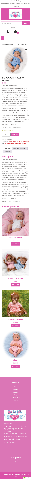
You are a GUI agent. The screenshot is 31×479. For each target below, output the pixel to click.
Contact (15, 403)
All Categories (14, 27)
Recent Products (15, 397)
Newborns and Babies (23, 141)
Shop (15, 395)
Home (3, 44)
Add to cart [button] (15, 244)
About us (15, 400)
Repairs (15, 389)
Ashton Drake (9, 44)
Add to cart (15, 134)
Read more (15, 285)
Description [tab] (7, 148)
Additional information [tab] (19, 148)
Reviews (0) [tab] (7, 151)
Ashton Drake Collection (19, 143)
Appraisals (15, 392)
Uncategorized (15, 461)
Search (26, 23)
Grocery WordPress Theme (10, 474)
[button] (26, 49)
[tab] (2, 38)
